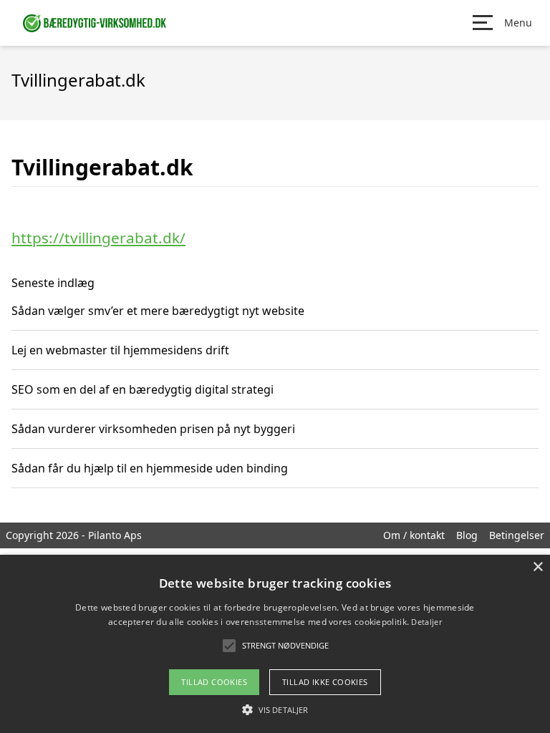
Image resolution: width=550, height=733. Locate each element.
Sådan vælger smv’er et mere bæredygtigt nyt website (157, 311)
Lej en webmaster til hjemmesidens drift (120, 350)
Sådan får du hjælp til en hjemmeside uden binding (149, 468)
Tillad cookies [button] (214, 681)
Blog (467, 535)
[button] (275, 709)
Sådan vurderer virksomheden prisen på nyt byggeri (153, 429)
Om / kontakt (414, 535)
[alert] (275, 644)
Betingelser (516, 535)
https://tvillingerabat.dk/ (98, 238)
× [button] (537, 567)
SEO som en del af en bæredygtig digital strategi (142, 389)
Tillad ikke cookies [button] (325, 681)
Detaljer (426, 621)
